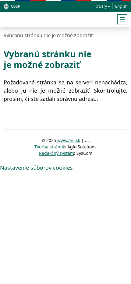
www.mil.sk (68, 140)
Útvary (101, 6)
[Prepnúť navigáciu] (122, 19)
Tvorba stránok (49, 147)
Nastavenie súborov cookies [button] (36, 167)
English (121, 6)
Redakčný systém (56, 153)
